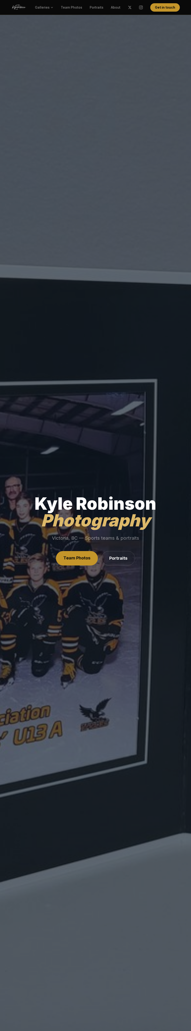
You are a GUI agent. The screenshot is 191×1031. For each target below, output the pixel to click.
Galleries (42, 7)
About (115, 7)
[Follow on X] (130, 7)
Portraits (96, 7)
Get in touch (165, 7)
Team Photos (71, 7)
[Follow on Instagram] (141, 7)
